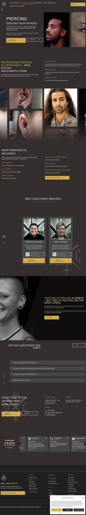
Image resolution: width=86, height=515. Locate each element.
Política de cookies (62, 512)
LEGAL (50, 490)
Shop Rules (14, 6)
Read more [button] (24, 449)
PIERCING (51, 475)
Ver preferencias (78, 510)
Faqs (45, 3)
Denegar (68, 510)
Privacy (67, 512)
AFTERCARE (52, 478)
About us (51, 3)
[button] (83, 498)
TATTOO (31, 475)
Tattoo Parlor (15, 3)
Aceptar (56, 510)
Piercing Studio (28, 3)
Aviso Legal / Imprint (73, 512)
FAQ (50, 487)
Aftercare (37, 3)
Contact (21, 6)
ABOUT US (71, 475)
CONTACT (71, 494)
